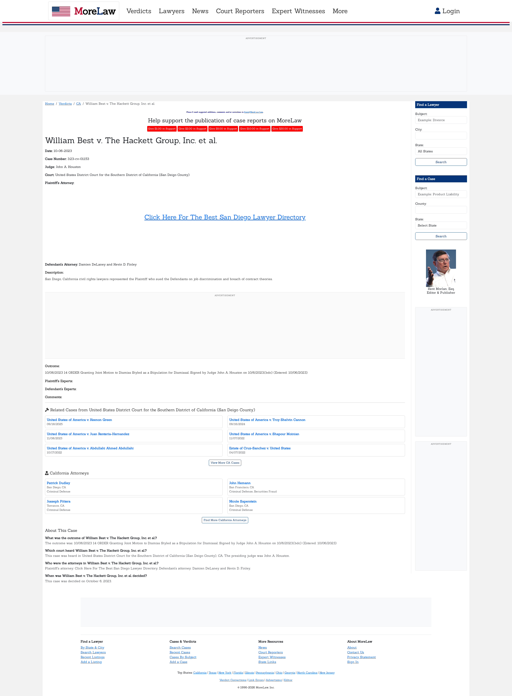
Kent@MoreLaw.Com (253, 112)
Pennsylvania (265, 672)
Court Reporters (270, 652)
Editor (288, 680)
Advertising (274, 680)
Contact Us (355, 652)
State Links (267, 662)
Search (441, 162)
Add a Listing (91, 662)
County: (421, 204)
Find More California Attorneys (225, 520)
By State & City (92, 647)
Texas (212, 672)
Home (49, 104)
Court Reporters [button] (240, 11)
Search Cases (180, 647)
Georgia (289, 672)
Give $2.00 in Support (192, 128)
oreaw (95, 11)
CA (78, 104)
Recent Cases (180, 652)
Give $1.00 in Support (162, 128)
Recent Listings (93, 657)
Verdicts (65, 104)
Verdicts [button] (138, 11)
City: (418, 129)
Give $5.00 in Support (223, 128)
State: (419, 145)
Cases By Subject (183, 657)
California (200, 672)
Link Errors (256, 680)
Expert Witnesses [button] (298, 11)
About (352, 647)
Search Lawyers (93, 652)
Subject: (421, 114)
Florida (238, 672)
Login (450, 11)
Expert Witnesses (272, 657)
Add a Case (178, 662)
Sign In (353, 662)
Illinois (249, 672)
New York (224, 672)
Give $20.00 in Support (287, 128)
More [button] (340, 11)
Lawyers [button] (172, 11)
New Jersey (327, 672)
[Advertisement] (256, 70)
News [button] (200, 11)
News (262, 647)
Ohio (279, 672)
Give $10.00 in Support (254, 128)
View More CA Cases (225, 462)
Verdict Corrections (232, 680)
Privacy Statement (361, 657)
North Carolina (307, 672)
